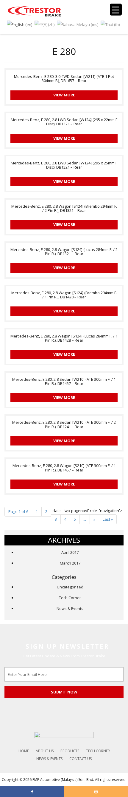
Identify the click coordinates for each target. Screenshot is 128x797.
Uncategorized (70, 587)
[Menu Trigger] (116, 10)
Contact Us (80, 758)
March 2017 (70, 563)
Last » (108, 519)
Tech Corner (70, 597)
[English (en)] (19, 24)
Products (69, 750)
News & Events (70, 608)
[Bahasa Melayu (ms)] (77, 24)
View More (64, 95)
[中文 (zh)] (44, 24)
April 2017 (70, 552)
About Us (45, 750)
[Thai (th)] (110, 24)
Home (23, 750)
